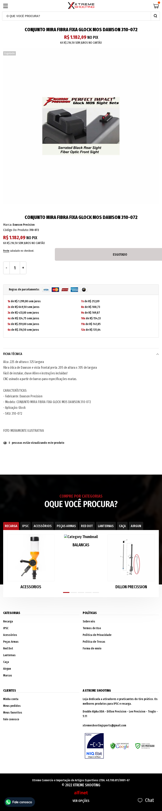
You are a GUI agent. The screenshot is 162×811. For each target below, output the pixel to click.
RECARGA (11, 526)
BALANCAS (81, 545)
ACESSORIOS (30, 587)
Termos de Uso (92, 628)
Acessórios (10, 635)
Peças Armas (11, 642)
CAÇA (122, 526)
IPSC (25, 526)
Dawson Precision (24, 225)
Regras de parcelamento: (24, 289)
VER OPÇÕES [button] (81, 801)
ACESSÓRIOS (43, 526)
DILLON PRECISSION (131, 587)
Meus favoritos (12, 712)
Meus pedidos (12, 706)
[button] (66, 592)
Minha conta (10, 699)
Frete (6, 250)
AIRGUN (136, 526)
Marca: (7, 225)
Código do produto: (16, 230)
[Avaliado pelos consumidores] (94, 746)
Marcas (7, 675)
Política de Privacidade (97, 635)
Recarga (8, 621)
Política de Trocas (94, 642)
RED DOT (87, 526)
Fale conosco (11, 719)
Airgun (7, 669)
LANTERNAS (106, 526)
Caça (6, 662)
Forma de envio (92, 648)
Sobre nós (89, 621)
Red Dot (8, 648)
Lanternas (9, 655)
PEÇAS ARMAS (66, 526)
